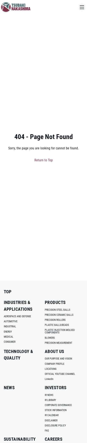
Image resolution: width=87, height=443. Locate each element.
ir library (50, 400)
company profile (54, 363)
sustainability (20, 439)
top (8, 291)
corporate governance (58, 405)
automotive (11, 321)
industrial (10, 326)
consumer (9, 341)
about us (54, 351)
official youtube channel (60, 374)
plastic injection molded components (60, 331)
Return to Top (43, 160)
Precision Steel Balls (57, 309)
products (55, 302)
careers (53, 439)
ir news (49, 395)
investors (56, 387)
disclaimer (51, 420)
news (9, 387)
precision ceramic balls (59, 314)
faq (47, 430)
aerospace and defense (17, 316)
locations (50, 368)
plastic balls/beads (57, 325)
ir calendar (51, 415)
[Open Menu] (82, 7)
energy (8, 331)
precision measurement (58, 342)
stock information (56, 410)
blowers (50, 337)
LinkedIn (49, 379)
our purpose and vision (58, 358)
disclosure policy (55, 425)
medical (8, 336)
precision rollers (55, 319)
